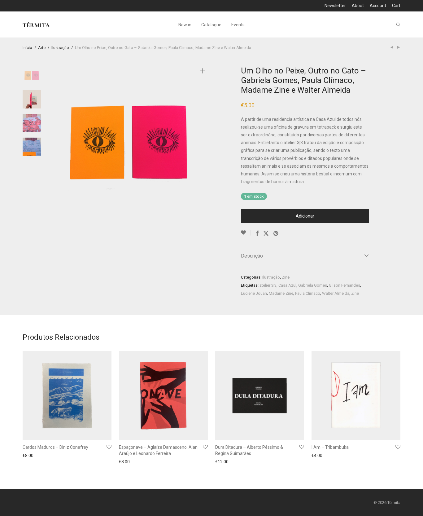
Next (203, 142)
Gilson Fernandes (344, 285)
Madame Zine (281, 293)
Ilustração (60, 47)
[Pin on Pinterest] (276, 234)
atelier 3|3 (268, 285)
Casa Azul (287, 285)
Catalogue (211, 24)
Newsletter (335, 5)
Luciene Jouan (254, 293)
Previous (58, 142)
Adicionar (305, 216)
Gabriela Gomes (312, 285)
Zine (286, 277)
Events (238, 24)
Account (378, 5)
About (358, 5)
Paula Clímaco (307, 293)
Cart (396, 5)
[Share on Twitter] (266, 234)
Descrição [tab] (252, 256)
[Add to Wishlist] (246, 233)
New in (184, 24)
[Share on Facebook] (257, 234)
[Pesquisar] (398, 24)
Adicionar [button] (30, 456)
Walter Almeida (335, 293)
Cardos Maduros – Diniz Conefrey (55, 447)
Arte (42, 47)
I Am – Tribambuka (330, 447)
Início (27, 47)
